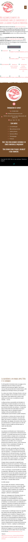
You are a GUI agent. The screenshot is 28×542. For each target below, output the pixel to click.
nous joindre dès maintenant (15, 39)
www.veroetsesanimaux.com (15, 531)
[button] (25, 7)
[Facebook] (14, 103)
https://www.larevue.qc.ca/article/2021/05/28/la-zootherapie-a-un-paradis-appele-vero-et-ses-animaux (12, 537)
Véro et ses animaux (20, 26)
